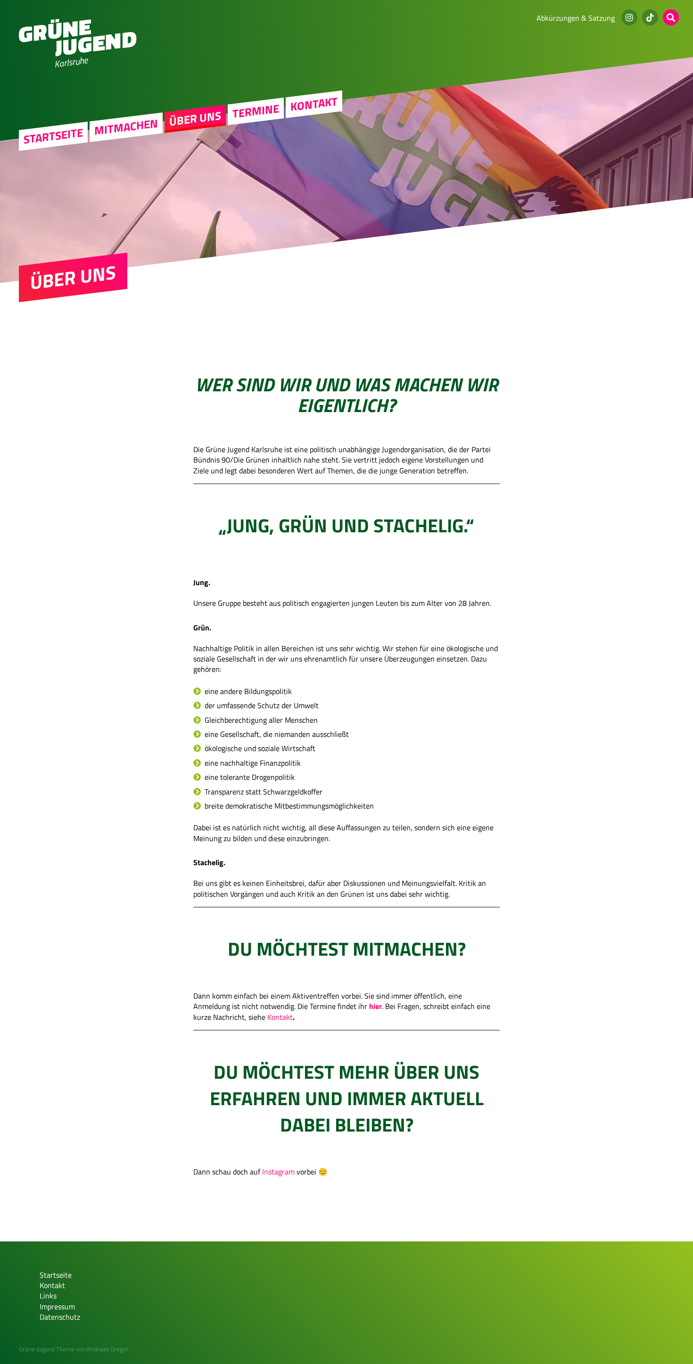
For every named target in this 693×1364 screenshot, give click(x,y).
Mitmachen (126, 127)
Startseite (53, 136)
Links (48, 1295)
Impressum (57, 1306)
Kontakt (314, 103)
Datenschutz (60, 1317)
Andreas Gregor (108, 1349)
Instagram (278, 1171)
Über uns (195, 119)
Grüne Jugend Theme (46, 1349)
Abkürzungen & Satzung (575, 18)
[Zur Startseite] (78, 53)
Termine (255, 111)
